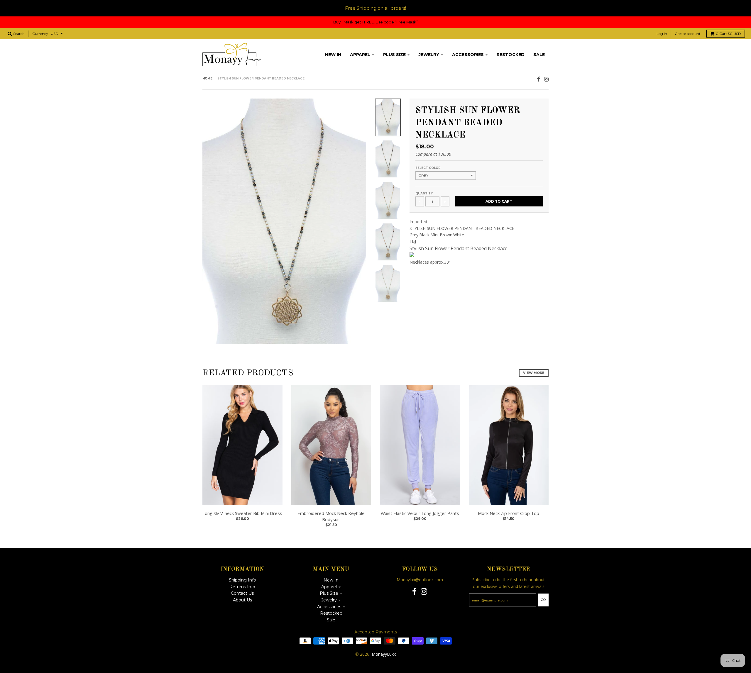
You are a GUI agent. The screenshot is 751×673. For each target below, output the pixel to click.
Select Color (428, 168)
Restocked (331, 613)
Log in (662, 33)
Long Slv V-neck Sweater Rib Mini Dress (242, 513)
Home (207, 78)
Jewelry (329, 600)
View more (533, 373)
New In (331, 580)
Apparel (329, 586)
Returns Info (242, 586)
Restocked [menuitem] (511, 54)
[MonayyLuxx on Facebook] (538, 79)
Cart (728, 33)
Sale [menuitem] (539, 54)
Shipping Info (242, 580)
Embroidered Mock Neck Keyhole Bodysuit (331, 516)
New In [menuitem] (333, 54)
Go (543, 600)
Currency (40, 33)
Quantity (424, 193)
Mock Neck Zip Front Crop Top (508, 513)
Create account (688, 33)
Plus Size (329, 593)
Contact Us (242, 593)
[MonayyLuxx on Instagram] (546, 79)
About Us (242, 600)
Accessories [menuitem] (468, 54)
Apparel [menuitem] (360, 54)
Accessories (329, 606)
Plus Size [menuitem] (394, 54)
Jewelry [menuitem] (429, 54)
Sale (331, 620)
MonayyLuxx (384, 654)
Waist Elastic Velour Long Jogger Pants (420, 513)
